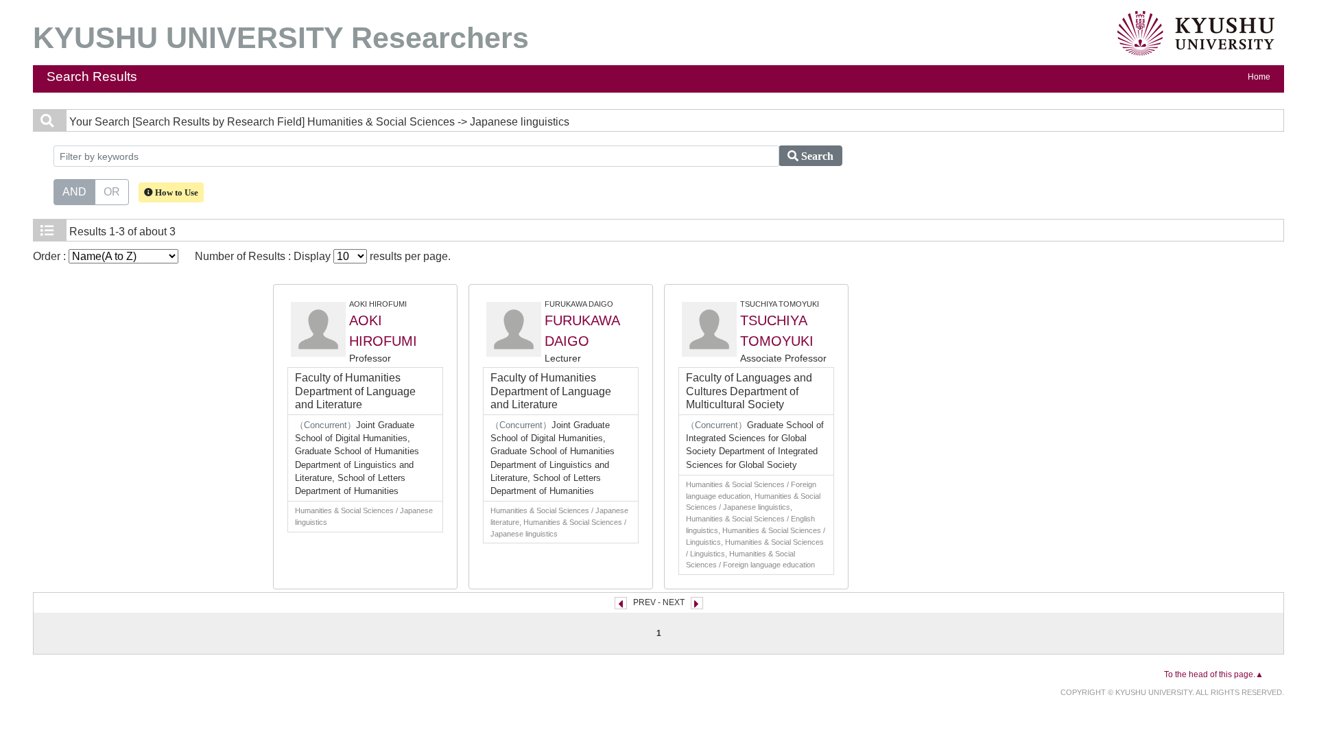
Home (1259, 77)
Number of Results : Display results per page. (323, 256)
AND (74, 192)
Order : (51, 256)
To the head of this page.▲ (1213, 674)
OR (112, 192)
